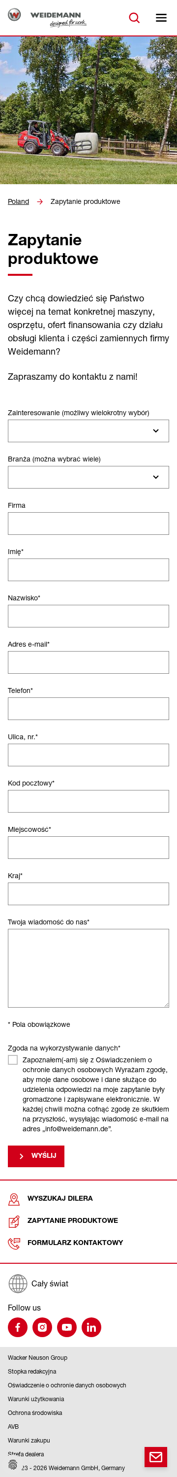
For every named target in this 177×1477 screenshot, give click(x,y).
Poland (18, 201)
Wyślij (44, 1156)
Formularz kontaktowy (75, 1243)
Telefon (20, 690)
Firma (17, 505)
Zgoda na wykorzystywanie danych (64, 1048)
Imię (16, 551)
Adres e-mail (29, 644)
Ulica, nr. (23, 736)
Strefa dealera (26, 1454)
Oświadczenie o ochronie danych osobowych (67, 1385)
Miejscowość (29, 829)
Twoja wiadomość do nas (48, 922)
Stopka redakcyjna (32, 1371)
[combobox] (88, 431)
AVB (13, 1426)
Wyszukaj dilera (60, 1199)
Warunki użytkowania (36, 1399)
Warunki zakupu (29, 1440)
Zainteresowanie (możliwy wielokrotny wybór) (78, 412)
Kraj (15, 875)
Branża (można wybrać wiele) (54, 459)
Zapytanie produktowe (85, 201)
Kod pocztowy (31, 783)
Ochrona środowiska (35, 1412)
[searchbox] (16, 431)
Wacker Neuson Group (37, 1357)
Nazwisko (24, 597)
